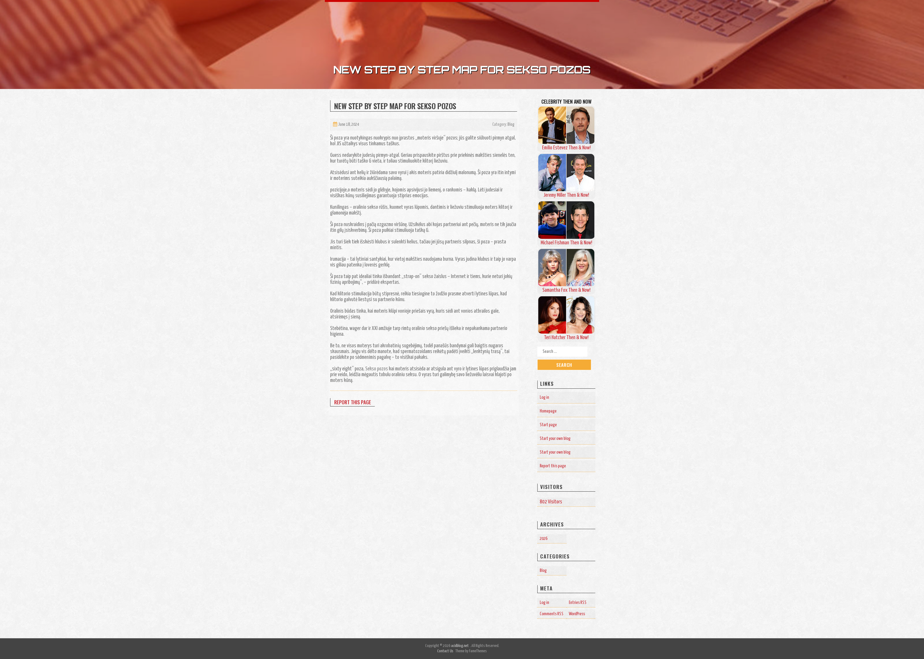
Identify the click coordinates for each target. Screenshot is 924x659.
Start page (548, 425)
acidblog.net (460, 646)
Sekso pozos (376, 369)
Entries (578, 602)
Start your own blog (555, 438)
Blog (510, 124)
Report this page (352, 402)
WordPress (577, 614)
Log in (544, 397)
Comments (552, 614)
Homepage (548, 411)
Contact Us (445, 651)
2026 (543, 538)
